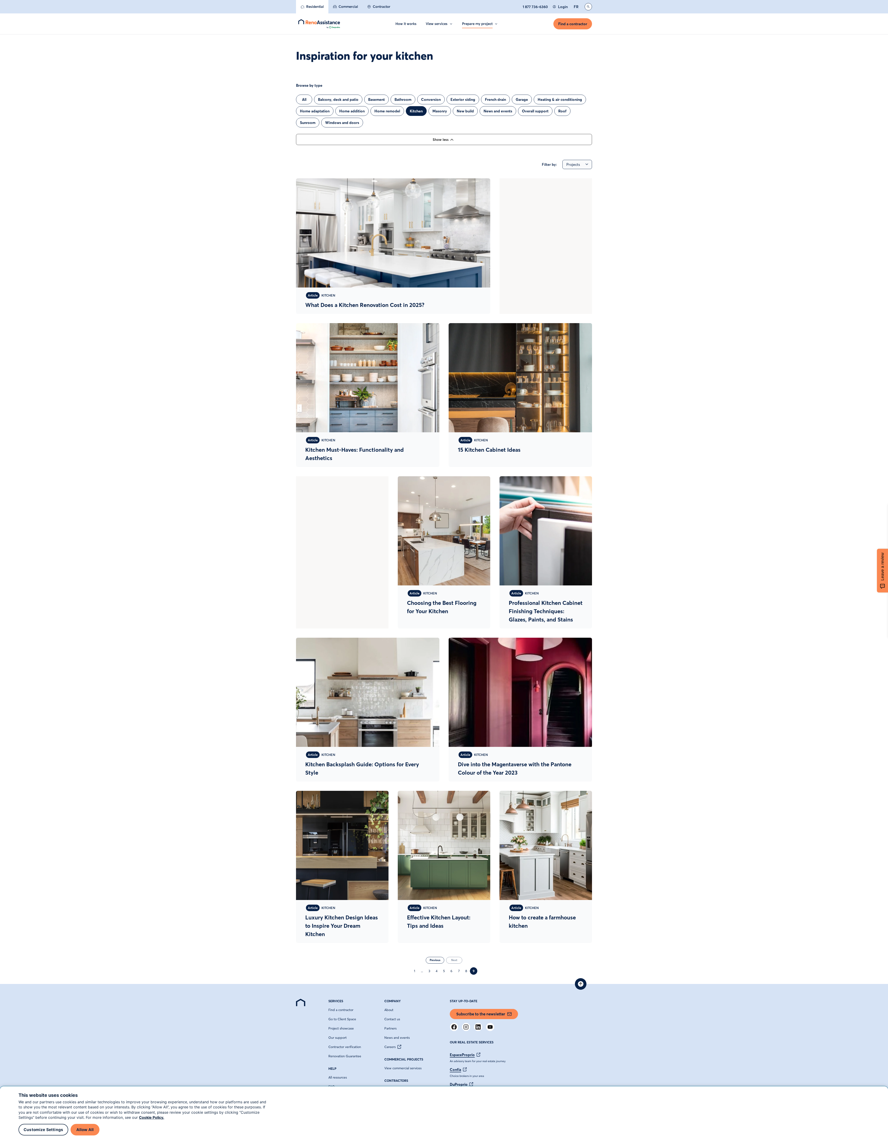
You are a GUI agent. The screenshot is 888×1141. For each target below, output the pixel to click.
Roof (562, 111)
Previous (435, 960)
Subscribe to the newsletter (480, 1013)
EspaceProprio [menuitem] (462, 1054)
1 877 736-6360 (535, 6)
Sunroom (307, 122)
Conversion (431, 99)
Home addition (352, 111)
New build (465, 111)
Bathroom (403, 99)
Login (563, 6)
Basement (376, 99)
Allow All (85, 1129)
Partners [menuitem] (390, 1028)
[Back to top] (580, 984)
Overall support (535, 111)
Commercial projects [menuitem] (403, 1059)
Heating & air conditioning (560, 99)
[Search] (588, 6)
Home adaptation (315, 111)
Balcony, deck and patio (338, 99)
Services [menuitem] (335, 1001)
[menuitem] (312, 6)
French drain (495, 99)
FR (576, 6)
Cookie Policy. (151, 1117)
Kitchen (416, 111)
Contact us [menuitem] (392, 1019)
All (304, 99)
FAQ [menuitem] (331, 1087)
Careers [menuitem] (390, 1047)
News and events (498, 111)
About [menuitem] (388, 1010)
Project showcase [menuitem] (341, 1028)
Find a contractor (572, 24)
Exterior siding (462, 99)
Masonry (439, 111)
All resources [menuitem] (337, 1077)
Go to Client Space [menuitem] (342, 1019)
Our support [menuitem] (337, 1038)
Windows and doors (342, 122)
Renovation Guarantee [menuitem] (344, 1056)
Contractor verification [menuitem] (344, 1047)
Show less (441, 139)
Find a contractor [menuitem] (340, 1010)
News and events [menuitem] (397, 1038)
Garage (522, 99)
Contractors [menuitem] (396, 1081)
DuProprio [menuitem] (459, 1084)
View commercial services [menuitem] (403, 1068)
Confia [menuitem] (455, 1069)
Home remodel (387, 111)
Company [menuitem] (392, 1001)
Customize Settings (43, 1129)
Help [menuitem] (332, 1069)
